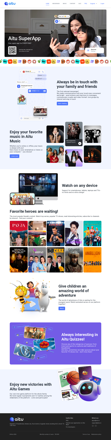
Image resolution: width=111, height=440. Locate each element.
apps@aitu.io (96, 420)
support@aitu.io (96, 423)
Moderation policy (96, 434)
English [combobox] (92, 3)
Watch (62, 308)
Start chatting (62, 103)
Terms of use (86, 434)
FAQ (86, 3)
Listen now (14, 156)
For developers (70, 427)
